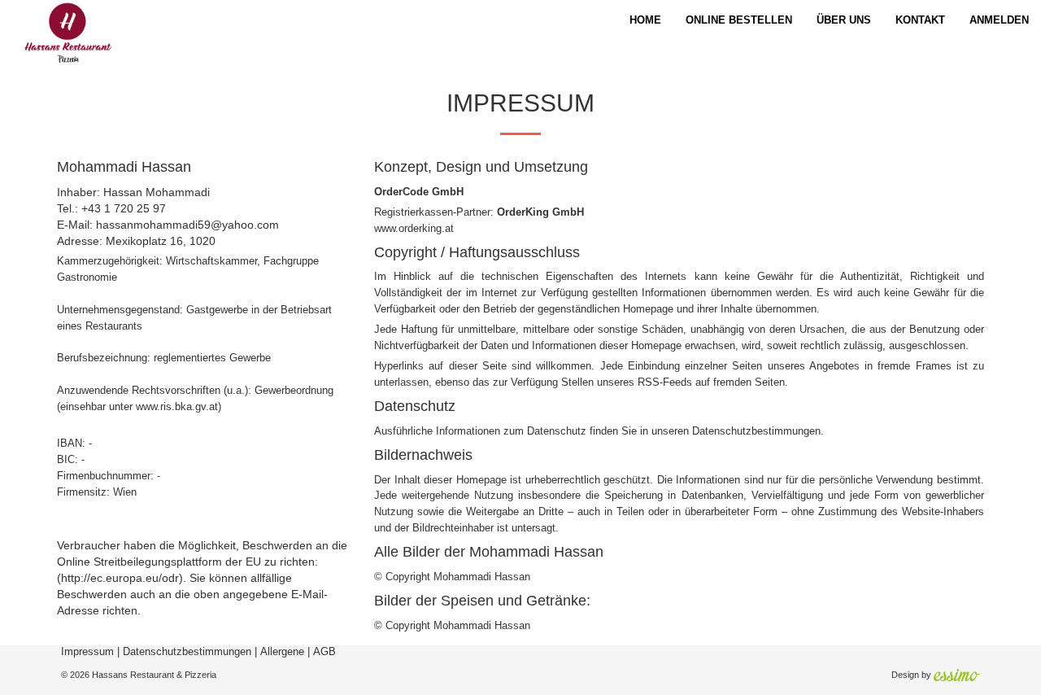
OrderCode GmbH (419, 192)
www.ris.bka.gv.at (177, 406)
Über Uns (844, 20)
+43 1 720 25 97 (123, 208)
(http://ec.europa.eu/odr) (120, 577)
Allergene (282, 652)
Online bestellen (739, 20)
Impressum (87, 652)
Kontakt (920, 20)
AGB (324, 652)
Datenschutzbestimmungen (756, 431)
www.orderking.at (414, 228)
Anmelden (999, 20)
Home (645, 20)
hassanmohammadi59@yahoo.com (187, 224)
